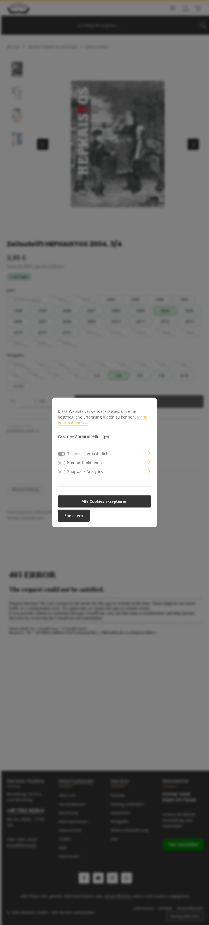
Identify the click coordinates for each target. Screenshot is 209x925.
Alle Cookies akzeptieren (104, 501)
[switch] (61, 463)
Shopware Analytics (85, 471)
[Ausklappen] (149, 452)
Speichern (73, 515)
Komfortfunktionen (84, 462)
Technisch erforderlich (88, 453)
